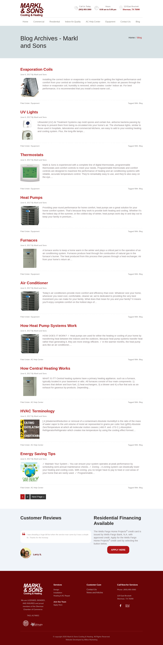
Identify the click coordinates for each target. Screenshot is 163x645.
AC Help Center (37, 359)
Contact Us (92, 589)
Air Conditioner (34, 283)
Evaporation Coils (36, 69)
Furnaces (28, 240)
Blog (141, 103)
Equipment (35, 103)
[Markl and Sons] (32, 15)
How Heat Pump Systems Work (48, 326)
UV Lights (29, 112)
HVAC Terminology (37, 411)
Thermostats (31, 155)
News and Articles (95, 592)
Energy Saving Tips (38, 454)
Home (132, 37)
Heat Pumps (31, 197)
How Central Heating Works (45, 368)
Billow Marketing (90, 640)
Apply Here (118, 550)
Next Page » (38, 497)
